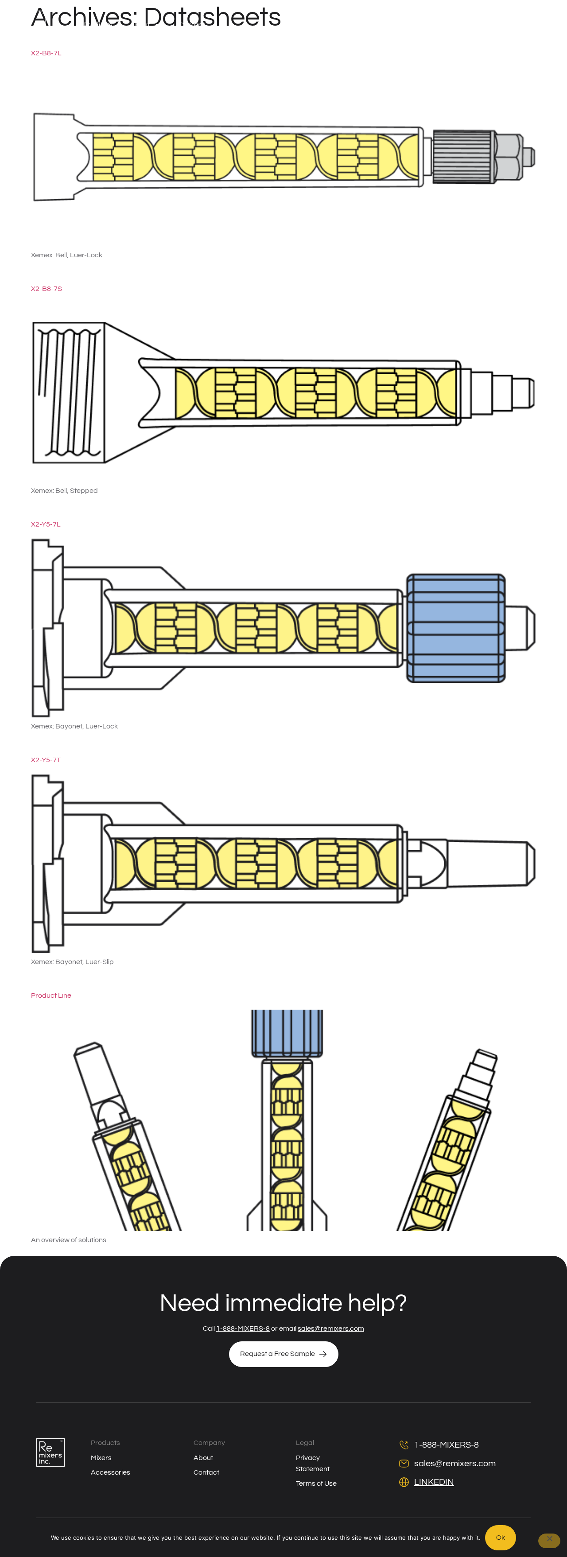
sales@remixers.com (331, 1328)
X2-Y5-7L (46, 524)
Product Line (51, 995)
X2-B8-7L (46, 53)
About (140, 24)
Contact (192, 24)
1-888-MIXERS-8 (243, 1328)
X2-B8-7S (46, 288)
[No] (549, 1541)
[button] (512, 25)
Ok (500, 1537)
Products (98, 24)
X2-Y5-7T (46, 759)
